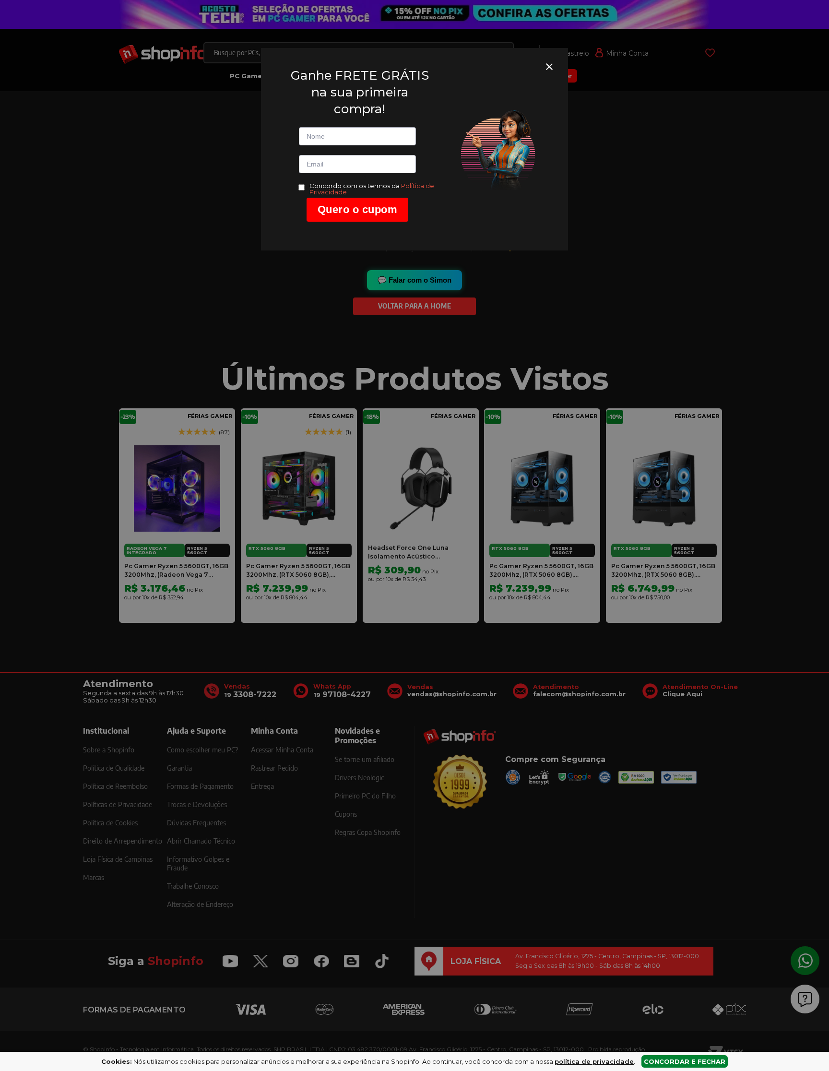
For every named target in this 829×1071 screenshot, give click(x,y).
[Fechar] (549, 66)
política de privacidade (594, 1061)
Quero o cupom (358, 209)
